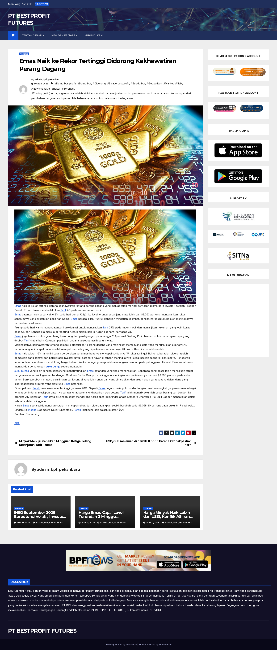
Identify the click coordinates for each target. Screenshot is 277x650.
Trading (24, 54)
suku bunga (53, 366)
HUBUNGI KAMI (93, 35)
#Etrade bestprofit (118, 83)
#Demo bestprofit (65, 83)
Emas (17, 305)
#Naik (178, 83)
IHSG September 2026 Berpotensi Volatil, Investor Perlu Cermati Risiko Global (39, 516)
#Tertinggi (68, 88)
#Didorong (99, 83)
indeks (32, 409)
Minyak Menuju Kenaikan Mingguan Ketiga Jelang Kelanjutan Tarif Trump (55, 443)
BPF (17, 423)
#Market (168, 83)
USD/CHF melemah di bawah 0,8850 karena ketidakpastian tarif (149, 443)
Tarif (63, 310)
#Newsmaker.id (40, 88)
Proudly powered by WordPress (121, 644)
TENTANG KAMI (32, 35)
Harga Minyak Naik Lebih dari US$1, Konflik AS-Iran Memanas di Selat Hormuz (168, 516)
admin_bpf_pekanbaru (47, 79)
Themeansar (165, 644)
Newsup (151, 644)
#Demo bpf (84, 83)
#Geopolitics (154, 83)
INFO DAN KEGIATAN (64, 35)
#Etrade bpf (138, 83)
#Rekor (55, 88)
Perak (36, 388)
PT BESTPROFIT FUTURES (42, 630)
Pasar (17, 336)
